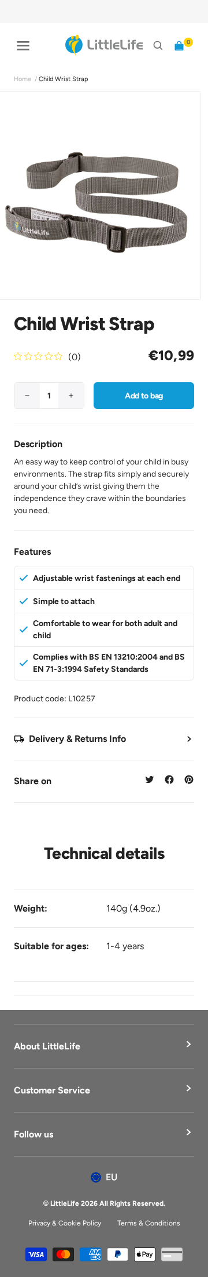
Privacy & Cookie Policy (64, 1223)
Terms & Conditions (148, 1223)
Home (22, 79)
